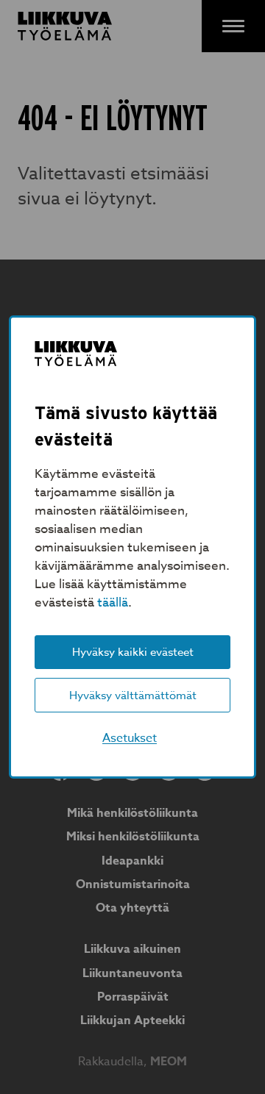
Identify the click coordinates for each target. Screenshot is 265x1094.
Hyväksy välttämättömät (133, 695)
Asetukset (129, 738)
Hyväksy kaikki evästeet (133, 652)
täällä (112, 602)
